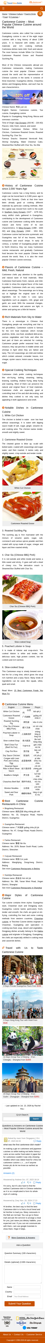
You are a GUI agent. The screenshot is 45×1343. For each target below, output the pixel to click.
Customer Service (34, 1334)
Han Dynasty (21, 123)
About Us (7, 1334)
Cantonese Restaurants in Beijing (25, 869)
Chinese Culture (16, 14)
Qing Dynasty (17, 231)
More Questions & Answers (23, 1238)
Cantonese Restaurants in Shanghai (26, 888)
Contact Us (19, 1334)
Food (5, 17)
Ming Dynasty (25, 228)
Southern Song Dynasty (15, 212)
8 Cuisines (13, 17)
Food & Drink (30, 14)
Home (4, 14)
